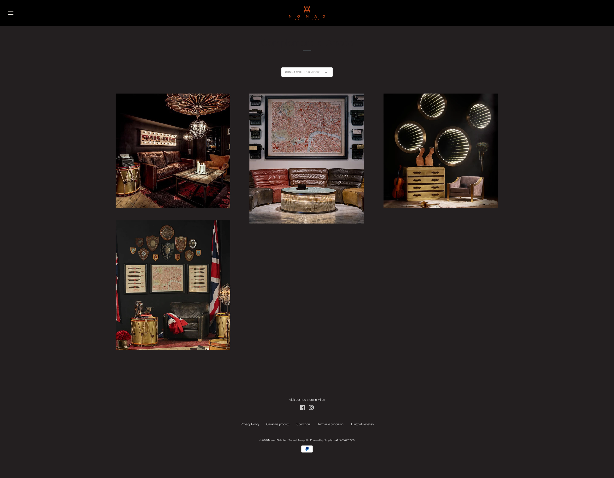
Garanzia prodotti (277, 424)
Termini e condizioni (331, 424)
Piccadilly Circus (173, 151)
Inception (441, 151)
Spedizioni (303, 424)
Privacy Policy (250, 424)
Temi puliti (303, 440)
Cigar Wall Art (173, 285)
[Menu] (10, 14)
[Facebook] (302, 407)
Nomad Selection (277, 440)
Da (307, 164)
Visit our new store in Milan (307, 399)
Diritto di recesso (362, 424)
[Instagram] (311, 407)
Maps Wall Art (307, 158)
